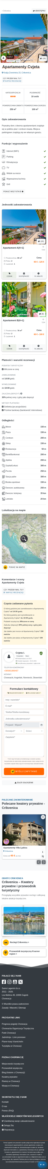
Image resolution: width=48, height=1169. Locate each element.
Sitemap (22, 1008)
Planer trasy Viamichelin (12, 1042)
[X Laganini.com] (20, 982)
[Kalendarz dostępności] (43, 856)
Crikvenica (7, 11)
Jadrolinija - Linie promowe (13, 1037)
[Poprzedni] (7, 830)
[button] (24, 539)
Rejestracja (9, 1130)
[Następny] (41, 830)
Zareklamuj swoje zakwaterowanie (19, 1121)
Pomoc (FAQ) (8, 1111)
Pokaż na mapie (16, 567)
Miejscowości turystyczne (13, 1064)
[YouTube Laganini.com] (15, 982)
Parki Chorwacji (9, 1033)
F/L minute (38, 276)
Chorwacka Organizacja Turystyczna (18, 1028)
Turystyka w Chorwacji (12, 1046)
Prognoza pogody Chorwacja (14, 1024)
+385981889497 (11, 671)
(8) (42, 314)
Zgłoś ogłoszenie (24, 783)
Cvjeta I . (10, 57)
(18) (44, 58)
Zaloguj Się (8, 1125)
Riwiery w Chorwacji (11, 1081)
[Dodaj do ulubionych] (43, 817)
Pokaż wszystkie (12, 191)
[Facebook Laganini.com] (4, 982)
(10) (42, 241)
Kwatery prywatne (9, 1077)
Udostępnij (40, 11)
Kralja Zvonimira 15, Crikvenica (17, 73)
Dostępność (24, 276)
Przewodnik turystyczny (12, 1068)
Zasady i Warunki (9, 1008)
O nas (4, 1106)
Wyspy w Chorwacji (10, 1086)
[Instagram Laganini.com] (9, 982)
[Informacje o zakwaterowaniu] (43, 852)
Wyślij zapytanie (26, 771)
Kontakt (5, 1102)
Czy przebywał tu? (12, 80)
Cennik (9, 276)
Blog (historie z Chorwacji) (13, 1072)
